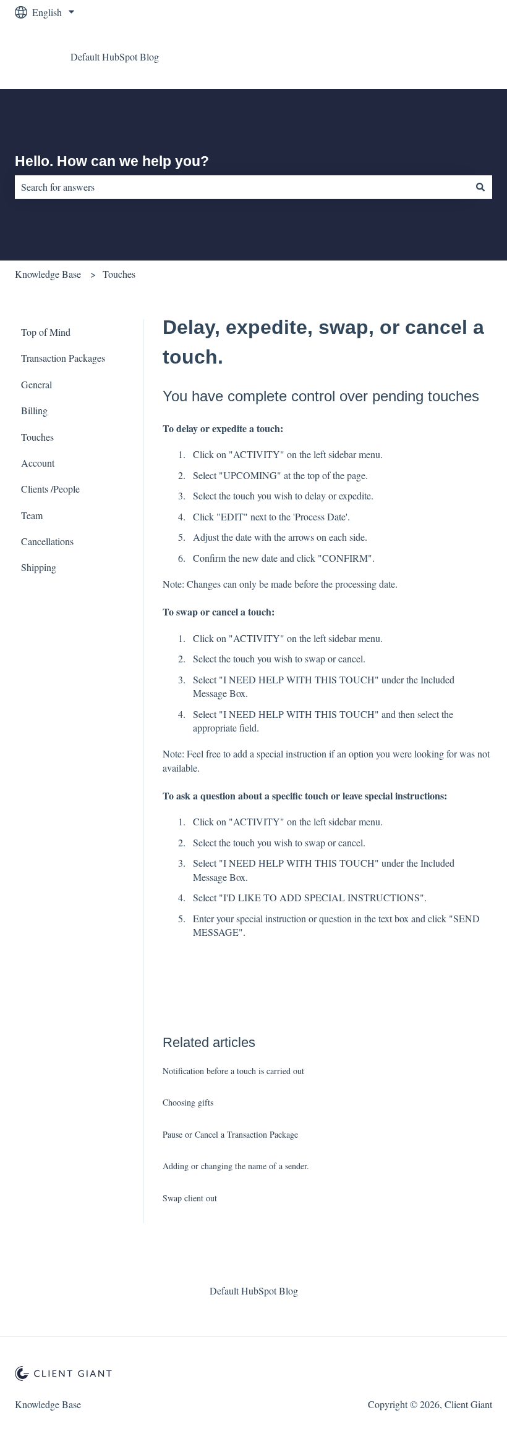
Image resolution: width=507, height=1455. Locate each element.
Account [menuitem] (37, 462)
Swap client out (190, 1198)
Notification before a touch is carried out (233, 1071)
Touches (119, 273)
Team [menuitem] (32, 515)
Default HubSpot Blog (114, 56)
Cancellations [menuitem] (47, 541)
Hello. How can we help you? (112, 161)
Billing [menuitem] (34, 410)
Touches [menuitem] (37, 436)
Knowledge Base (48, 273)
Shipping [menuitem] (38, 567)
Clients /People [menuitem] (50, 488)
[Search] (480, 187)
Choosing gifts (188, 1102)
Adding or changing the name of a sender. (236, 1166)
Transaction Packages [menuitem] (63, 357)
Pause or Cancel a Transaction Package (230, 1134)
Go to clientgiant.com (438, 56)
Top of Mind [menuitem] (45, 331)
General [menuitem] (36, 384)
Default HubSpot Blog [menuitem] (254, 1290)
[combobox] (242, 187)
